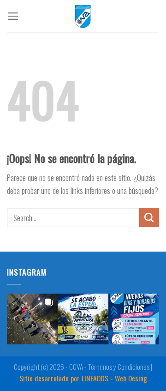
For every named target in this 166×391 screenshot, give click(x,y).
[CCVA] (83, 16)
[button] (32, 319)
